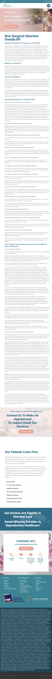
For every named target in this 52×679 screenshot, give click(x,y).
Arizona (36, 665)
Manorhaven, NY (9, 641)
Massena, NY (41, 640)
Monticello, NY (4, 639)
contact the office (31, 389)
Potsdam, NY (32, 630)
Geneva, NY (19, 653)
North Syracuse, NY (41, 634)
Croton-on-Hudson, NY (12, 658)
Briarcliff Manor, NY (32, 661)
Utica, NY (33, 623)
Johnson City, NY (16, 647)
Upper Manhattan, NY (28, 619)
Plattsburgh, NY (20, 632)
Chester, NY (20, 660)
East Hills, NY (13, 657)
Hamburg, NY (18, 651)
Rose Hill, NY (36, 629)
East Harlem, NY (19, 657)
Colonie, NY (32, 658)
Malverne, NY (37, 641)
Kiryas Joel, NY (19, 646)
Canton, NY (39, 660)
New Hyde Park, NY (9, 637)
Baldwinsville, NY (38, 662)
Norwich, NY (17, 634)
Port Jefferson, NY (46, 630)
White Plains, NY (22, 620)
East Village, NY (36, 655)
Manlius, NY (15, 641)
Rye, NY (31, 629)
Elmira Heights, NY (17, 655)
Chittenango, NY (4, 660)
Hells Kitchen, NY (29, 650)
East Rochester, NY (5, 657)
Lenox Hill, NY (9, 644)
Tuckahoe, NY (16, 625)
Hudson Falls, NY (24, 648)
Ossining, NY (22, 633)
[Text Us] (21, 554)
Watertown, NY (29, 622)
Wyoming (32, 670)
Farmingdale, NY (41, 654)
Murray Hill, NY (28, 637)
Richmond (8, 665)
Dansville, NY (3, 658)
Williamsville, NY (14, 620)
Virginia (9, 670)
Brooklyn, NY (32, 618)
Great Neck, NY (35, 651)
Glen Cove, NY (13, 653)
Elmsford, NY (10, 655)
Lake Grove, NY (42, 644)
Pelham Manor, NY (35, 632)
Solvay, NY (45, 626)
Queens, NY (5, 619)
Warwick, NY (3, 623)
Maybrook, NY (26, 640)
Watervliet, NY (22, 622)
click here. (27, 609)
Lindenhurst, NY (44, 643)
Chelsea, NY (26, 660)
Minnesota (43, 667)
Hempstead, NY (21, 650)
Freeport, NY (44, 653)
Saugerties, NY (41, 627)
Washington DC (21, 670)
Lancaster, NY (35, 644)
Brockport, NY (24, 661)
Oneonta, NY (29, 633)
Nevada (7, 668)
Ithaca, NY (31, 647)
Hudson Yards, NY (7, 648)
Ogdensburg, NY (4, 634)
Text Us (21, 558)
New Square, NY (36, 636)
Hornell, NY (44, 648)
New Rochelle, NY (45, 636)
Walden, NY (19, 623)
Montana (3, 668)
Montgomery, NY (11, 639)
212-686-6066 (11, 559)
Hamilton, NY (11, 651)
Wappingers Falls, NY (11, 623)
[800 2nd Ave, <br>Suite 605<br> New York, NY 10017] (30, 554)
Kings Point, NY (39, 646)
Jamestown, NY (24, 647)
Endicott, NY (3, 655)
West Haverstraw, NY (37, 620)
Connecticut (3, 667)
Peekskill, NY (48, 632)
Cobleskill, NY (44, 658)
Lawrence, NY (21, 644)
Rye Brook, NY (25, 629)
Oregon (37, 668)
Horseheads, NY (38, 648)
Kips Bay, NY (26, 646)
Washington (14, 670)
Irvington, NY (44, 647)
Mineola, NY (31, 639)
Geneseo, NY (25, 653)
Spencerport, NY (39, 626)
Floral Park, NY (17, 654)
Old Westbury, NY (47, 633)
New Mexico (25, 668)
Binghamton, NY (40, 661)
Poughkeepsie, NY (24, 630)
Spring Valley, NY (31, 626)
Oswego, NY (16, 633)
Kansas (19, 667)
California (40, 665)
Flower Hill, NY (10, 654)
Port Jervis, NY (38, 630)
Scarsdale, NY (34, 627)
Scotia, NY (19, 627)
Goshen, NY (41, 651)
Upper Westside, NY (40, 623)
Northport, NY (23, 634)
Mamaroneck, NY (30, 641)
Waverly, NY (15, 622)
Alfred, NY (37, 664)
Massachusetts (32, 667)
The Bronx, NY (20, 619)
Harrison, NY (5, 651)
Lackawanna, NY (4, 646)
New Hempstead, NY (19, 637)
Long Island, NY (39, 618)
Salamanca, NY (18, 629)
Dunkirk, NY (34, 657)
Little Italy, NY (30, 643)
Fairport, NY (48, 654)
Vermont (6, 670)
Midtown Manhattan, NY (40, 639)
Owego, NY (10, 633)
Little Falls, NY (37, 643)
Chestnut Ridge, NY (13, 660)
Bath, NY (18, 662)
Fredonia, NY (3, 654)
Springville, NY (23, 626)
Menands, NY (6, 640)
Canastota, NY (46, 660)
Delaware (9, 667)
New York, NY (29, 636)
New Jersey (19, 668)
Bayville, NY (3, 662)
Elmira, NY (24, 655)
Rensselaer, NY (16, 630)
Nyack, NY (11, 634)
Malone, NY (43, 641)
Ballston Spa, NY (30, 662)
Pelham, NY (41, 632)
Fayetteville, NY (33, 654)
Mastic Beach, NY (34, 640)
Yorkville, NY (36, 619)
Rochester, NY (9, 630)
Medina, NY (11, 640)
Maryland (26, 667)
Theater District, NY (42, 625)
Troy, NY (22, 625)
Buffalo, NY (11, 661)
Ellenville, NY (29, 655)
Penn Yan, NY (27, 632)
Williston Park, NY (6, 620)
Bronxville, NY (18, 661)
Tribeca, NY (26, 625)
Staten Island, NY (12, 619)
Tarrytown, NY (4, 626)
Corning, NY (26, 658)
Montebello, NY (19, 639)
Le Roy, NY (15, 644)
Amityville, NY (23, 664)
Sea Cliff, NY (14, 627)
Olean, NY (40, 633)
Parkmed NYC (9, 141)
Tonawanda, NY (33, 625)
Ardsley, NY (9, 664)
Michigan (38, 667)
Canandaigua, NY (4, 661)
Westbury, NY (29, 620)
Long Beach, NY (16, 643)
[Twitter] (42, 675)
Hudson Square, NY (15, 648)
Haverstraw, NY (36, 650)
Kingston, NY (32, 646)
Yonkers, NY (42, 619)
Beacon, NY (47, 661)
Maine (22, 667)
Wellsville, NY (3, 622)
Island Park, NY (37, 647)
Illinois (15, 667)
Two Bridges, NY (8, 625)
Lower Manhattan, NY (7, 643)
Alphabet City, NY (30, 664)
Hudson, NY (31, 648)
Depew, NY (47, 657)
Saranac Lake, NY (10, 629)
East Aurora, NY (27, 657)
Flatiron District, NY (25, 654)
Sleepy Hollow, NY (7, 627)
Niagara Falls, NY (9, 636)
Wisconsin (27, 670)
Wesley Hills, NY (46, 620)
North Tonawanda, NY (32, 634)
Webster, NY (10, 622)
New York (31, 668)
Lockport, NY (23, 643)
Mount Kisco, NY (44, 637)
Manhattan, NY (22, 641)
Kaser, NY (3, 647)
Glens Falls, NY (6, 653)
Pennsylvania (43, 668)
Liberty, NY (3, 644)
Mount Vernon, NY (36, 637)
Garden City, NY (32, 653)
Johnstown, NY (9, 647)
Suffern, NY (16, 626)
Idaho (12, 667)
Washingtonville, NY (43, 622)
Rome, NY (42, 629)
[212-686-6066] (11, 554)
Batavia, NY (23, 662)
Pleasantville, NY (12, 632)
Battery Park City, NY (11, 662)
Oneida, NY (34, 633)
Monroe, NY (25, 639)
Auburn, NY (3, 664)
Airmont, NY (3, 665)
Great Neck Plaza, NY (26, 651)
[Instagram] (47, 675)
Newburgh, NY (16, 636)
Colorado (45, 665)
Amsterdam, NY (15, 664)
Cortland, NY (20, 658)
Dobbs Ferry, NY (40, 657)
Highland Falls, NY (7, 650)
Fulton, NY (38, 653)
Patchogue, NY (4, 633)
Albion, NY (42, 664)
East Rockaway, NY (45, 655)
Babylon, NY (45, 662)
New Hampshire (12, 668)
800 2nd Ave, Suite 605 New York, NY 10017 (31, 561)
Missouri (47, 667)
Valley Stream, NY (26, 623)
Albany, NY (47, 664)
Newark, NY (23, 636)
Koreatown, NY (12, 646)
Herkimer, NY (14, 650)
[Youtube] (50, 675)
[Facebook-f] (44, 675)
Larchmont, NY (28, 644)
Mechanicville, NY (19, 640)
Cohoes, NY (38, 658)
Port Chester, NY (4, 632)
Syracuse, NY (11, 626)
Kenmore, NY (46, 646)
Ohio (34, 668)
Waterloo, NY (36, 622)
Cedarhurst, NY (33, 660)
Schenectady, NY (26, 627)
